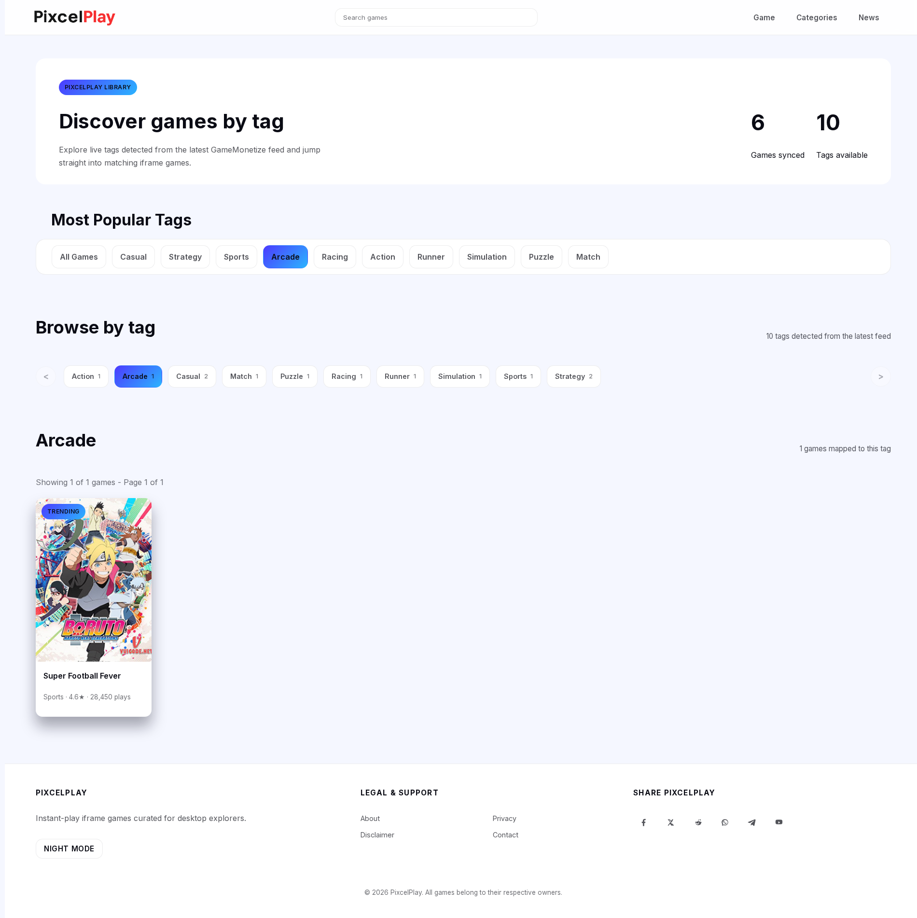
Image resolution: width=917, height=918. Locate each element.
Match (588, 257)
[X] (670, 822)
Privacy (504, 818)
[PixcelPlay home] (74, 17)
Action (382, 257)
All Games (79, 257)
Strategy (185, 257)
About (370, 818)
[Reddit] (698, 822)
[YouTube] (779, 822)
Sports (236, 257)
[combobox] (436, 17)
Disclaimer (377, 835)
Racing (335, 257)
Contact (505, 835)
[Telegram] (752, 822)
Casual (133, 257)
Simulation (487, 257)
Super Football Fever (82, 676)
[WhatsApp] (725, 822)
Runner (431, 257)
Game (764, 17)
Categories (816, 17)
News (869, 17)
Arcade (285, 257)
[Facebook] (643, 822)
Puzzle (541, 257)
